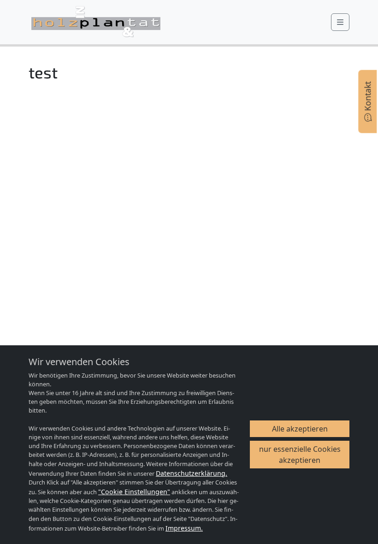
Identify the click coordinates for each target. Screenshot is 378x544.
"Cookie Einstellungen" (134, 491)
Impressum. (184, 528)
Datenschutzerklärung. (191, 473)
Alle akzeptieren (300, 429)
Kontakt (367, 97)
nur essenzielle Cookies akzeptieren (300, 454)
